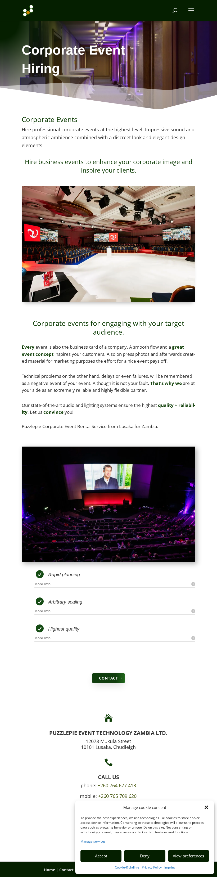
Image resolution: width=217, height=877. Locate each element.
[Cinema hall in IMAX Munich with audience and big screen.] (108, 560)
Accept (101, 855)
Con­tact (108, 678)
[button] (206, 807)
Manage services (93, 841)
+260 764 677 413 (117, 785)
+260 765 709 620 (117, 796)
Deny (145, 855)
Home (49, 869)
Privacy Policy (152, 867)
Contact (66, 869)
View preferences (188, 855)
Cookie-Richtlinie (127, 867)
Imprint (169, 867)
